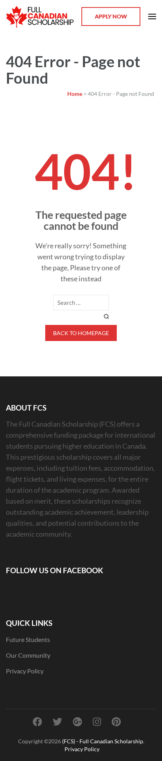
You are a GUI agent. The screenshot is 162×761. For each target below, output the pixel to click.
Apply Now (111, 16)
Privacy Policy (25, 671)
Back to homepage (81, 333)
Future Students (28, 639)
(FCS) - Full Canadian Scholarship (102, 741)
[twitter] (57, 721)
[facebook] (37, 721)
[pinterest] (116, 721)
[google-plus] (77, 721)
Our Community (28, 655)
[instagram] (97, 721)
